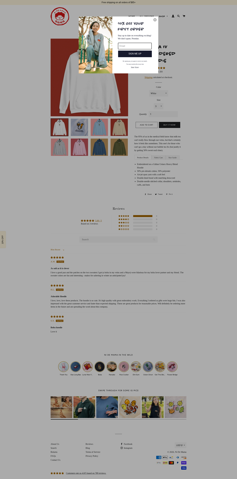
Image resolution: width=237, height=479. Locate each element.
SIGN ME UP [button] (135, 54)
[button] (155, 19)
